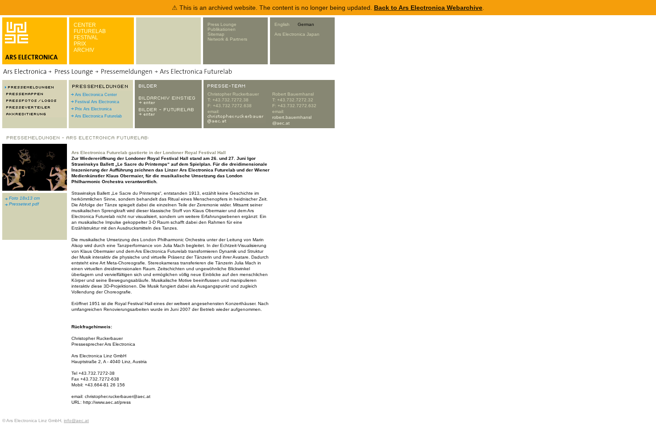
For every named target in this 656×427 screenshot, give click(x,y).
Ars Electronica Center (96, 94)
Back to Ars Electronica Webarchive (428, 7)
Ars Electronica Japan (297, 34)
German (306, 24)
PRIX (80, 44)
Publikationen (222, 29)
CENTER (85, 25)
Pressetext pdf (24, 203)
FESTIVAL (86, 37)
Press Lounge (222, 24)
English (282, 24)
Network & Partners (227, 39)
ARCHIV (84, 50)
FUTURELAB (90, 31)
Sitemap (216, 34)
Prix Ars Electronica (93, 109)
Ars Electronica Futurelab (98, 116)
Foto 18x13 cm (24, 198)
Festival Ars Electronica (97, 102)
